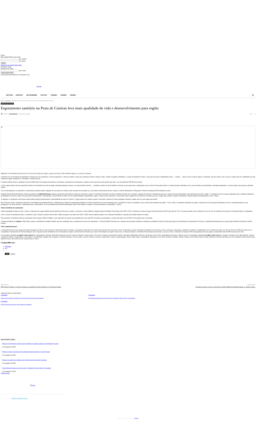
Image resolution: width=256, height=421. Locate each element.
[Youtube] (254, 77)
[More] (53, 119)
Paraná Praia (13, 114)
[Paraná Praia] (2, 114)
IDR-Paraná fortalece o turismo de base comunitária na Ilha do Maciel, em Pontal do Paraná (31, 287)
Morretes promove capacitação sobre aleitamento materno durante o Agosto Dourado (26, 351)
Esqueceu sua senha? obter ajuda (11, 65)
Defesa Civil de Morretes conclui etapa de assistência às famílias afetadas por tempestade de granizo (30, 343)
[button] (252, 95)
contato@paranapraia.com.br (19, 398)
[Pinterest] (39, 119)
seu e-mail (22, 70)
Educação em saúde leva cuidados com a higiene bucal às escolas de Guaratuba (22, 298)
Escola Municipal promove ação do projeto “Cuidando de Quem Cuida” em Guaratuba (111, 298)
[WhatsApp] (46, 119)
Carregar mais (5, 373)
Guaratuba (10, 103)
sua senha (22, 61)
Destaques (8, 100)
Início (2, 100)
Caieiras (13, 254)
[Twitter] (31, 119)
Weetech (136, 418)
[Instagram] (251, 77)
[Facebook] (248, 77)
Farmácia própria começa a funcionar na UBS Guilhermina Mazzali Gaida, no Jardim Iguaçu (225, 287)
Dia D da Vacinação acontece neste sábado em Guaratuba (16, 304)
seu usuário (22, 59)
